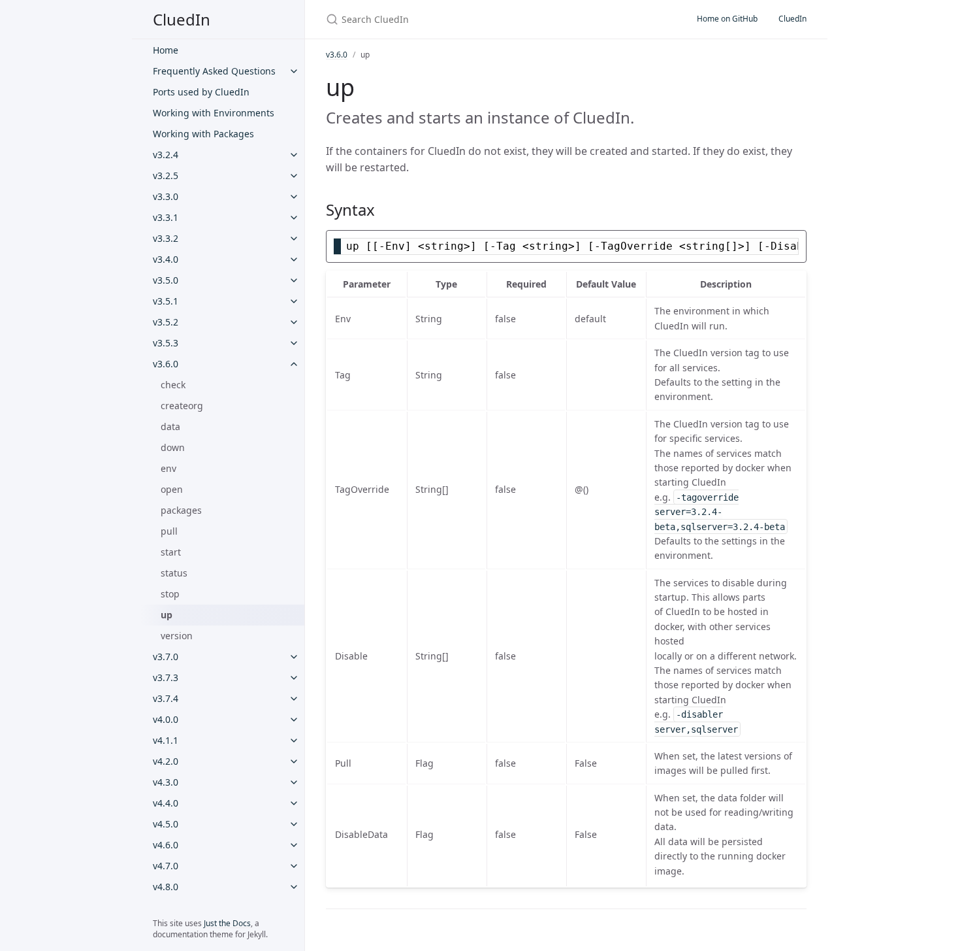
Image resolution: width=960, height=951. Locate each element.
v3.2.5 (165, 175)
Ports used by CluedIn (201, 92)
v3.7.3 (165, 677)
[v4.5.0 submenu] (293, 824)
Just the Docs (227, 923)
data (170, 426)
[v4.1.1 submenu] (293, 740)
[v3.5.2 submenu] (293, 322)
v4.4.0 (165, 803)
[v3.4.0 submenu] (293, 259)
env (168, 468)
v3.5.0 (165, 280)
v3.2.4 (165, 154)
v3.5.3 (165, 343)
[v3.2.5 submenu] (293, 175)
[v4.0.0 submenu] (293, 719)
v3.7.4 (165, 698)
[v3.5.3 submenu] (293, 343)
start (171, 552)
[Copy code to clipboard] (795, 244)
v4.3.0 (165, 782)
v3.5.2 (165, 322)
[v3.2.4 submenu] (293, 154)
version (177, 635)
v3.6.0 (165, 364)
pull (169, 531)
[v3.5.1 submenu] (293, 301)
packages (181, 510)
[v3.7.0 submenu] (293, 656)
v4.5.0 (165, 824)
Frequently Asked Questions (214, 71)
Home (165, 50)
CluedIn (181, 19)
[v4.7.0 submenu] (293, 866)
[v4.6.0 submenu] (293, 845)
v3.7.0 (165, 656)
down (173, 447)
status (174, 573)
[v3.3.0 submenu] (293, 196)
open (172, 489)
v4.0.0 (165, 719)
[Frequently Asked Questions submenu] (293, 71)
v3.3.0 (165, 196)
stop (170, 594)
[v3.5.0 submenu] (293, 280)
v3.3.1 (165, 217)
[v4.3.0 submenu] (293, 782)
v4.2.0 (165, 761)
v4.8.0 (165, 886)
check (173, 384)
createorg (182, 405)
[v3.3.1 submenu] (293, 217)
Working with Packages (203, 133)
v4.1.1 (165, 740)
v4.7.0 (165, 865)
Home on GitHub (727, 18)
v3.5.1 (165, 301)
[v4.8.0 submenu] (293, 886)
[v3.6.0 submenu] (293, 364)
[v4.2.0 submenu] (293, 761)
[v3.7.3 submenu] (293, 677)
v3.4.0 (165, 259)
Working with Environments (213, 113)
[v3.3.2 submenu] (293, 238)
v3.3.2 (165, 238)
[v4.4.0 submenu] (293, 803)
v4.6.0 (165, 845)
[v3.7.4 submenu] (293, 698)
